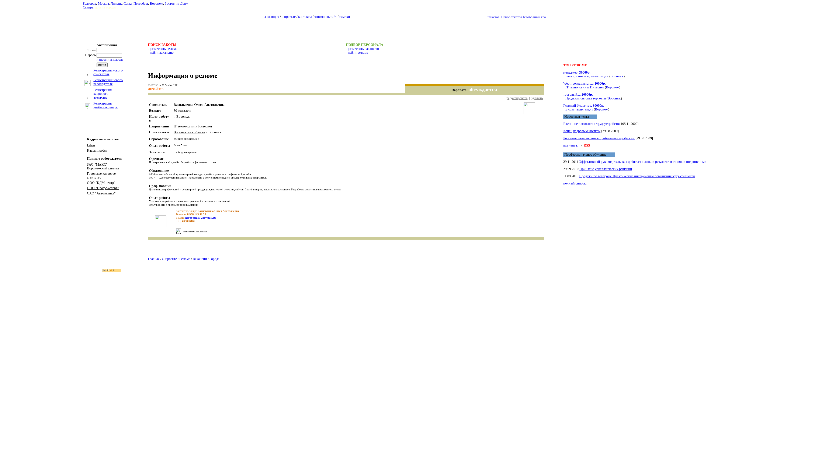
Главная (153, 259)
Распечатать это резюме (195, 231)
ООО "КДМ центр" (101, 182)
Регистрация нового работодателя (108, 82)
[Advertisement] (407, 28)
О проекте (169, 259)
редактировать (516, 98)
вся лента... (571, 145)
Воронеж (156, 3)
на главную (271, 16)
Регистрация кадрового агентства (102, 93)
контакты (305, 16)
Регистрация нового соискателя (108, 72)
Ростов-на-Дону (176, 3)
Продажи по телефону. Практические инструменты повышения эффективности (637, 176)
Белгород (89, 3)
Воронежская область (189, 132)
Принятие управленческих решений (605, 169)
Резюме (184, 259)
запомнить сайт (325, 16)
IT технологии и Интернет (193, 126)
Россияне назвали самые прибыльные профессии (599, 138)
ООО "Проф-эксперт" (103, 188)
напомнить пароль (110, 59)
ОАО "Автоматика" (101, 193)
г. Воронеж (182, 116)
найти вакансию (162, 52)
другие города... (106, 7)
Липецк (116, 3)
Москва (103, 3)
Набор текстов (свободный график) (514, 17)
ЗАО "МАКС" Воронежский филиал (103, 166)
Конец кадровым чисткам (581, 131)
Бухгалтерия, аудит (579, 109)
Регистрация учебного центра (105, 105)
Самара (88, 7)
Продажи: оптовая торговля (585, 98)
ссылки (344, 16)
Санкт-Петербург (136, 3)
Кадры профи (97, 150)
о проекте (289, 16)
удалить (537, 98)
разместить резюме (163, 48)
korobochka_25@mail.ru (200, 217)
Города (214, 259)
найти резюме (358, 52)
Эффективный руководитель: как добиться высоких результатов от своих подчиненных (642, 161)
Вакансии (200, 259)
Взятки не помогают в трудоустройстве (591, 124)
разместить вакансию (363, 48)
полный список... (575, 183)
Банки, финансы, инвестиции (586, 76)
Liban (91, 145)
